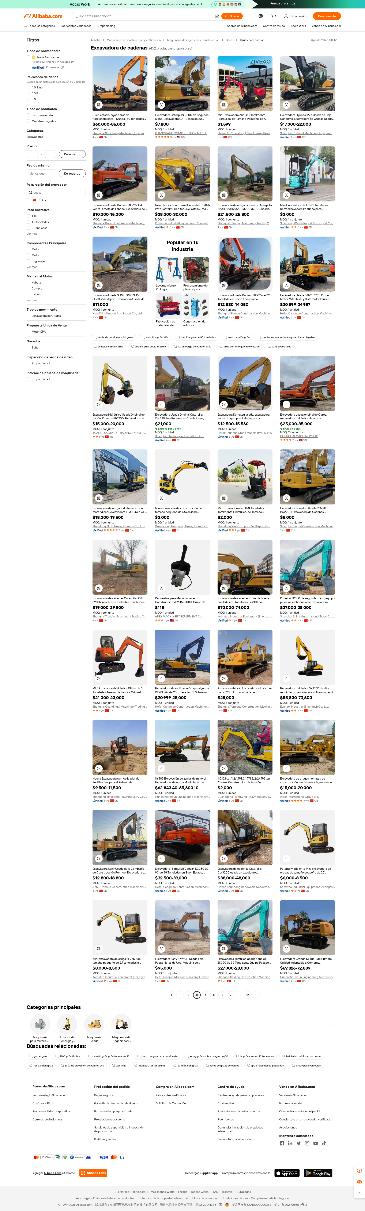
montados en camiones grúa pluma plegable (288, 337)
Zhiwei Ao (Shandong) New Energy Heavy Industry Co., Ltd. (245, 133)
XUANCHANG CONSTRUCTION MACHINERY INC (182, 133)
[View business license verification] (221, 1205)
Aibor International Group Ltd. (299, 796)
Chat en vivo (226, 1103)
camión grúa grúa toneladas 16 (111, 1056)
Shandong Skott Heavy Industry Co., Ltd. (119, 526)
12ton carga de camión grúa (194, 346)
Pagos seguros (104, 1095)
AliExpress (122, 1191)
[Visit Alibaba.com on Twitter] (298, 1143)
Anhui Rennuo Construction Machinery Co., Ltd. (120, 887)
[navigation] (56, 518)
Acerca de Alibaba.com (49, 1086)
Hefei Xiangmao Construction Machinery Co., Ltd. (307, 313)
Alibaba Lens (52, 1173)
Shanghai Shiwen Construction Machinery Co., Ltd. (245, 313)
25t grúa (121, 1065)
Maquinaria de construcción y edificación (134, 40)
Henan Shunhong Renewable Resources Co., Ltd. (245, 887)
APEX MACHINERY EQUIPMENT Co (178, 616)
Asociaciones (288, 1127)
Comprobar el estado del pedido (300, 1111)
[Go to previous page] (171, 995)
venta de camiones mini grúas (115, 337)
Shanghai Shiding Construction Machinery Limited (245, 977)
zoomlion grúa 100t (157, 337)
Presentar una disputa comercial (239, 1111)
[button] (217, 16)
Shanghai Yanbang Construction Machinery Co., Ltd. (245, 706)
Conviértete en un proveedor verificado (305, 1119)
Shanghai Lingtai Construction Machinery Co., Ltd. (307, 526)
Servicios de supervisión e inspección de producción (119, 1129)
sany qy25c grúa (281, 346)
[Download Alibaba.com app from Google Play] (318, 1173)
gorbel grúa (40, 1056)
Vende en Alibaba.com (293, 1095)
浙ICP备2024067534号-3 (290, 1204)
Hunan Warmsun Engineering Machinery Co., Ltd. (182, 796)
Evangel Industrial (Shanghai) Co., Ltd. (304, 706)
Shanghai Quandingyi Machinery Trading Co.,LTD (120, 706)
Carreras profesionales (48, 1119)
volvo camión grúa (239, 337)
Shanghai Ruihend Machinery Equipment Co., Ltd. (307, 133)
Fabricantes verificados (171, 1095)
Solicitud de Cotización (171, 1103)
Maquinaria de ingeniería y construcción (193, 40)
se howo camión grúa (110, 346)
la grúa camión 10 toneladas (257, 1056)
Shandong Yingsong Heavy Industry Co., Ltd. (120, 796)
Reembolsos (226, 1119)
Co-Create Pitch (43, 1103)
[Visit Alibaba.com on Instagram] (307, 1143)
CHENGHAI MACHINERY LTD (299, 436)
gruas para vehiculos (308, 1065)
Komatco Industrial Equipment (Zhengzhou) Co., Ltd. (182, 223)
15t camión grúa (43, 1065)
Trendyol (227, 1191)
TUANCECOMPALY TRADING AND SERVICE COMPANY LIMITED (120, 432)
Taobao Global (200, 1191)
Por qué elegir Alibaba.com (50, 1095)
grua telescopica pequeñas (267, 1065)
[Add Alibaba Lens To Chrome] (93, 1173)
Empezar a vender (291, 1103)
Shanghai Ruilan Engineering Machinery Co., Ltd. (120, 223)
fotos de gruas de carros (224, 1065)
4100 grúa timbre (70, 1056)
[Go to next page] (256, 995)
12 (247, 994)
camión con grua (188, 1065)
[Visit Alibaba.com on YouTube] (315, 1143)
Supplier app (209, 1173)
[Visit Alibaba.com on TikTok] (324, 1143)
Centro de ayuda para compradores (241, 1095)
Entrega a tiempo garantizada (113, 1111)
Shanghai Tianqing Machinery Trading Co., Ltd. (245, 223)
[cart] (274, 16)
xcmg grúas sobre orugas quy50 (209, 1056)
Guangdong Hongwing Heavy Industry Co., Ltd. (182, 526)
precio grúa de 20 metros (150, 346)
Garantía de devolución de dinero (116, 1103)
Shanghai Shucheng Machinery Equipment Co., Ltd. (120, 133)
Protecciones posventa (109, 1119)
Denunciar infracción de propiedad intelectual (240, 1129)
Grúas (230, 40)
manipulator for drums (152, 1065)
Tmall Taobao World (161, 1191)
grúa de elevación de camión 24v (84, 1065)
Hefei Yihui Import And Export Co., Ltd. (117, 313)
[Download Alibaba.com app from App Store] (287, 1173)
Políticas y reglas (105, 1139)
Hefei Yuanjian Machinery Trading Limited (182, 977)
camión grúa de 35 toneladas (198, 337)
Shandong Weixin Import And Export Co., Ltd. (307, 223)
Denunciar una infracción (234, 1139)
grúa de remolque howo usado (242, 346)
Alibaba (95, 40)
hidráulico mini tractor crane (303, 1056)
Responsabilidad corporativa (51, 1111)
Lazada (182, 1191)
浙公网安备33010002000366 (251, 1204)
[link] (359, 1170)
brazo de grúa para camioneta (160, 1056)
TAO (215, 1191)
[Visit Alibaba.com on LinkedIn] (290, 1143)
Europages (244, 1191)
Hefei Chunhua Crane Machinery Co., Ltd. (245, 432)
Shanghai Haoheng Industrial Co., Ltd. (179, 436)
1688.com (139, 1191)
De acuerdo (72, 154)
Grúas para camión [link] (252, 40)
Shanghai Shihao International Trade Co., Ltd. (307, 616)
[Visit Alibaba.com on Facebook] (281, 1143)
